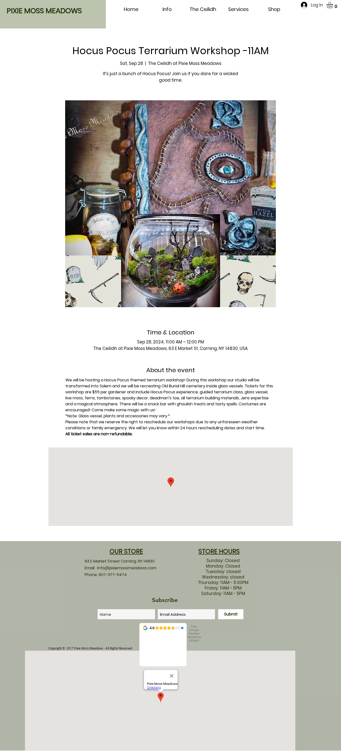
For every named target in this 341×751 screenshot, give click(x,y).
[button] (334, 5)
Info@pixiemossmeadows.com (126, 568)
